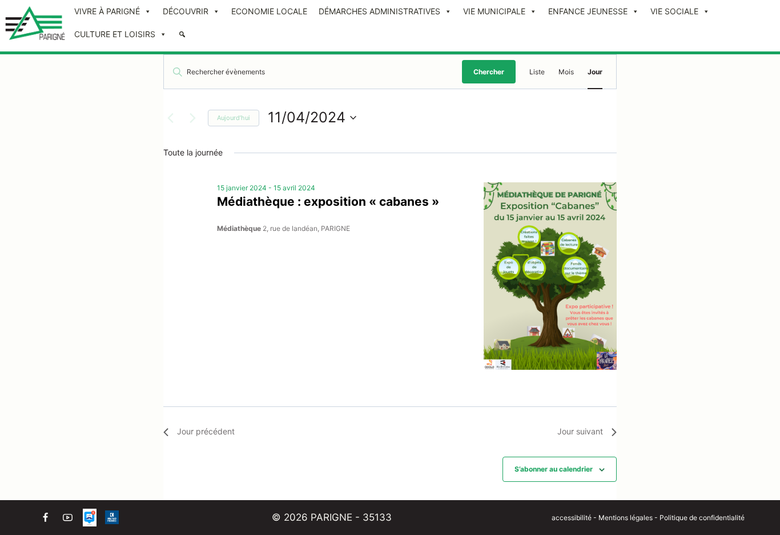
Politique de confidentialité (702, 517)
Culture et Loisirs (114, 34)
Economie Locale (269, 11)
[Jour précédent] (170, 118)
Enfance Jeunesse (588, 11)
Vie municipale (494, 11)
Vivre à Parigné (107, 11)
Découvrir (185, 11)
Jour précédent (206, 431)
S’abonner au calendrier (553, 469)
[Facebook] (45, 517)
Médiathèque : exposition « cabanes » (328, 201)
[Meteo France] (112, 517)
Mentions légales (626, 517)
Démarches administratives (379, 11)
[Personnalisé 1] (89, 517)
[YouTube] (67, 517)
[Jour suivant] (192, 118)
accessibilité (572, 517)
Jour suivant (580, 431)
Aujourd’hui (233, 118)
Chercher (488, 71)
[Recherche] (182, 34)
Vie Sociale (674, 11)
